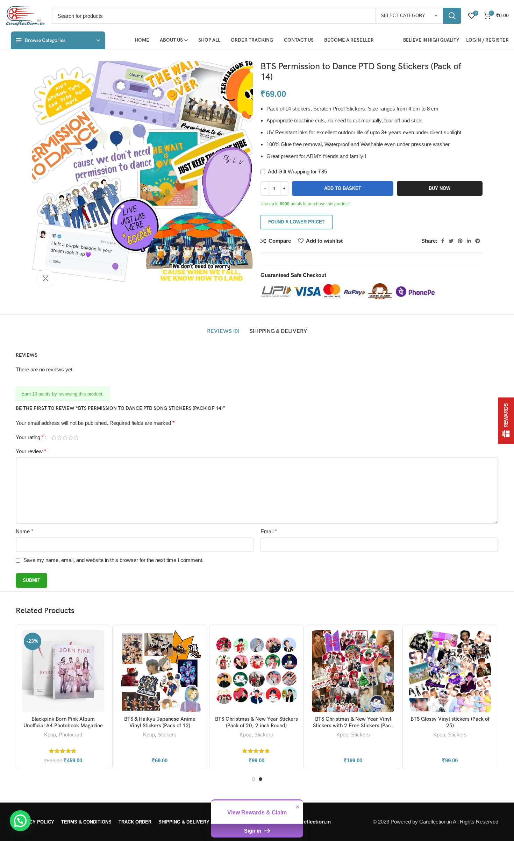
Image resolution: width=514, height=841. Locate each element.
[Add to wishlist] (99, 673)
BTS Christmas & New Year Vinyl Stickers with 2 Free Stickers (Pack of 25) (353, 726)
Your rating (30, 437)
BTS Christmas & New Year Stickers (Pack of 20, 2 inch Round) (256, 722)
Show (506, 420)
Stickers (167, 734)
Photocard (70, 734)
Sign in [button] (253, 831)
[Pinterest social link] (460, 240)
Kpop (50, 734)
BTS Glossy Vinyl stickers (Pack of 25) (450, 722)
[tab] (223, 331)
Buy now (439, 188)
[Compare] (99, 641)
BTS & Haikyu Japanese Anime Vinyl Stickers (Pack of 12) (159, 722)
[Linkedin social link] (469, 240)
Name (24, 531)
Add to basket (342, 188)
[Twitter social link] (451, 240)
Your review (31, 451)
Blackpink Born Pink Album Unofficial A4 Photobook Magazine (63, 722)
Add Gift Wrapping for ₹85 (297, 171)
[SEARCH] (452, 16)
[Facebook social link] (443, 240)
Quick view (99, 657)
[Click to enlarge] (45, 278)
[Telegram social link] (477, 240)
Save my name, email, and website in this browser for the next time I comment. (113, 560)
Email (268, 531)
